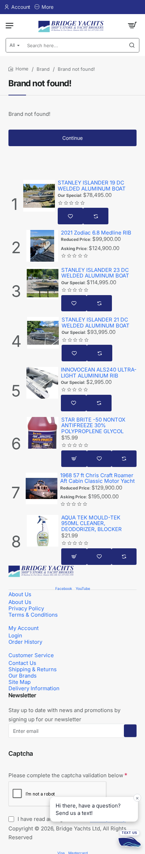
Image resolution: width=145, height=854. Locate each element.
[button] (70, 216)
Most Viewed (25, 165)
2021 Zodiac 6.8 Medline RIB (96, 233)
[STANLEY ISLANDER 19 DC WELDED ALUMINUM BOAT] (39, 196)
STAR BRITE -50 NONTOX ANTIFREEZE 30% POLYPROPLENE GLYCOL (93, 426)
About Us (19, 594)
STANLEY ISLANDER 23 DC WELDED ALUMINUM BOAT (95, 273)
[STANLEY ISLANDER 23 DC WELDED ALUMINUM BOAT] (42, 283)
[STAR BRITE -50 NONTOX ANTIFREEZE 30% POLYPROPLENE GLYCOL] (42, 433)
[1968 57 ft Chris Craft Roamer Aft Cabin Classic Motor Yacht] (41, 488)
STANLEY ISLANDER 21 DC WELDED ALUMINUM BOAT (96, 323)
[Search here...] (132, 45)
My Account (23, 628)
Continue (72, 138)
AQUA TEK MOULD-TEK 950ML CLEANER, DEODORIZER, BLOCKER (91, 523)
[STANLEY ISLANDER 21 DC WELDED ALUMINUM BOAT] (43, 333)
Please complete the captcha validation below (65, 775)
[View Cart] (132, 25)
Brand (43, 69)
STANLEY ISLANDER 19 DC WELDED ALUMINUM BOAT (92, 186)
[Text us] (129, 838)
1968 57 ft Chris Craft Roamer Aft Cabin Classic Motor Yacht (97, 478)
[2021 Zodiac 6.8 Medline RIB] (42, 246)
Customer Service (31, 655)
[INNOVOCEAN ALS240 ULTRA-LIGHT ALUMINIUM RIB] (42, 383)
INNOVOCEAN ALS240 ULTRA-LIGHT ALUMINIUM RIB (99, 373)
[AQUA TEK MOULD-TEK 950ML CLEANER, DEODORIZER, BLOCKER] (42, 531)
